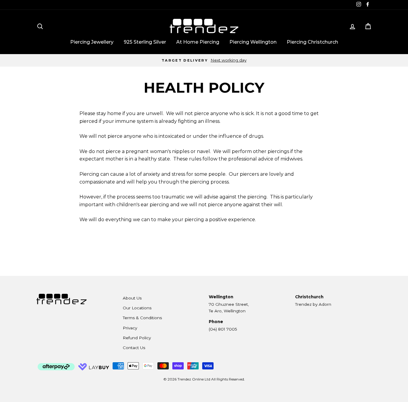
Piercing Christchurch (312, 42)
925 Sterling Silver (145, 42)
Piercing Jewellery (91, 42)
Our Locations (137, 307)
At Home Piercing (197, 42)
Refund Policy (137, 337)
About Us (132, 298)
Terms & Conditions (142, 317)
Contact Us (134, 347)
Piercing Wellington (253, 42)
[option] (204, 60)
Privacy (130, 327)
